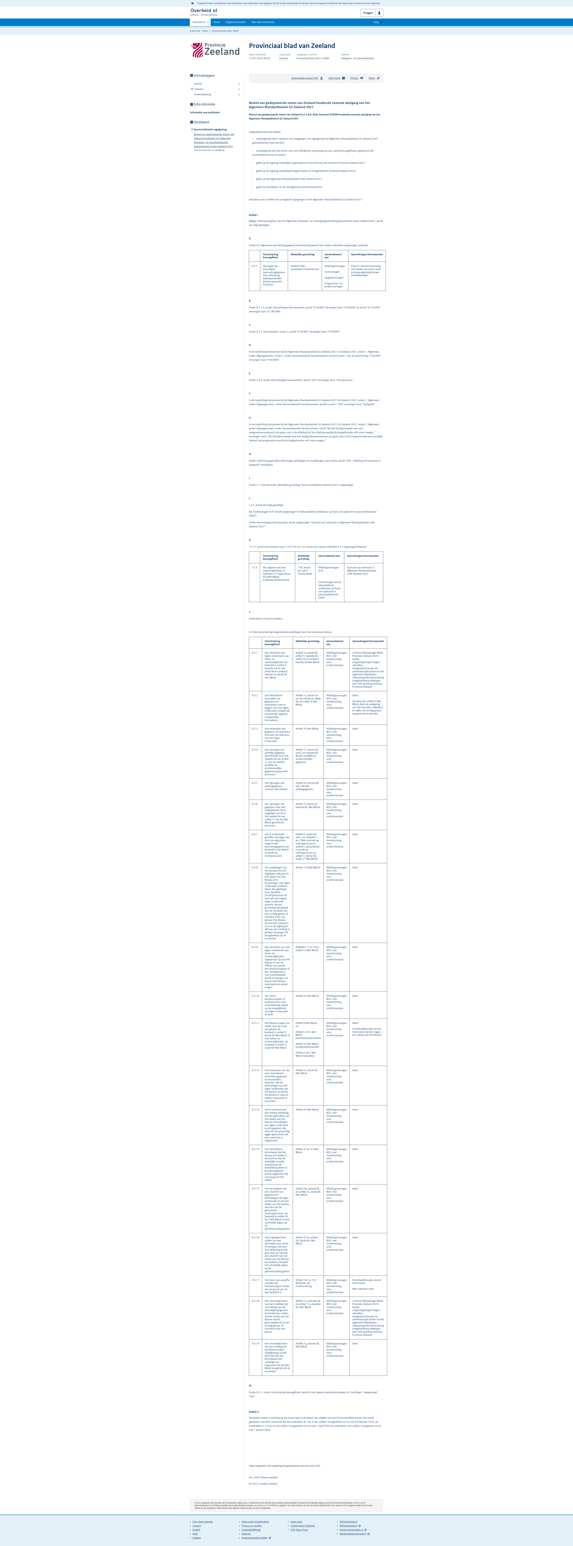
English (196, 1529)
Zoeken (196, 1537)
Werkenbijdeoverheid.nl (353, 1533)
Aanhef (198, 83)
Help (195, 1533)
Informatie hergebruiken (255, 1521)
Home (216, 22)
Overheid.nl (198, 23)
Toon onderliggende (192, 89)
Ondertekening (202, 94)
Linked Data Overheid (303, 1525)
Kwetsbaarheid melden (255, 1537)
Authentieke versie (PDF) (305, 79)
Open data (296, 1521)
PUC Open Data (299, 1529)
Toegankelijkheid (251, 1529)
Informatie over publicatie (205, 112)
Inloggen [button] (368, 12)
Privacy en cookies (252, 1525)
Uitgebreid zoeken (236, 22)
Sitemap (246, 1533)
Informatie (334, 78)
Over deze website (202, 1521)
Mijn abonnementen (262, 22)
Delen (372, 78)
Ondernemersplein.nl (351, 1529)
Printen (354, 78)
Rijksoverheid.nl (348, 1525)
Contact (196, 1525)
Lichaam (196, 89)
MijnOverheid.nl (348, 1521)
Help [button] (376, 22)
